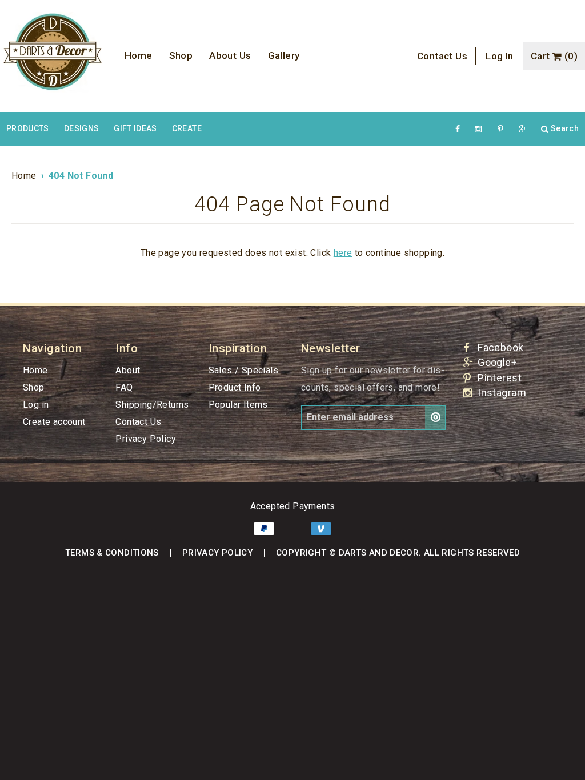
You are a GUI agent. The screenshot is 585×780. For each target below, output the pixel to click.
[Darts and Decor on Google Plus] (522, 129)
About (127, 370)
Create (187, 128)
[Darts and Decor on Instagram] (478, 129)
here (343, 252)
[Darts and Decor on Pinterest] (500, 129)
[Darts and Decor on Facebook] (457, 129)
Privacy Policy (145, 438)
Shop (181, 55)
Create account (54, 421)
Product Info (235, 387)
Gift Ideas (135, 128)
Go (435, 417)
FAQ (124, 387)
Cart (554, 56)
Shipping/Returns (152, 404)
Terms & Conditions (112, 553)
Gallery (284, 55)
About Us (230, 55)
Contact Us (442, 56)
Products (27, 128)
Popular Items (238, 404)
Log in (500, 56)
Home (139, 55)
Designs (81, 128)
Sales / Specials (243, 370)
